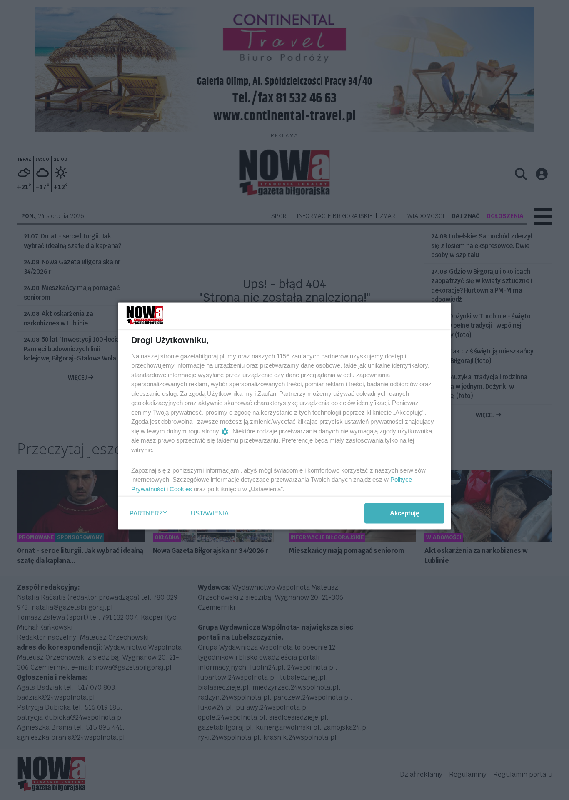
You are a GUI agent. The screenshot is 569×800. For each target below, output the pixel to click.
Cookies (181, 488)
